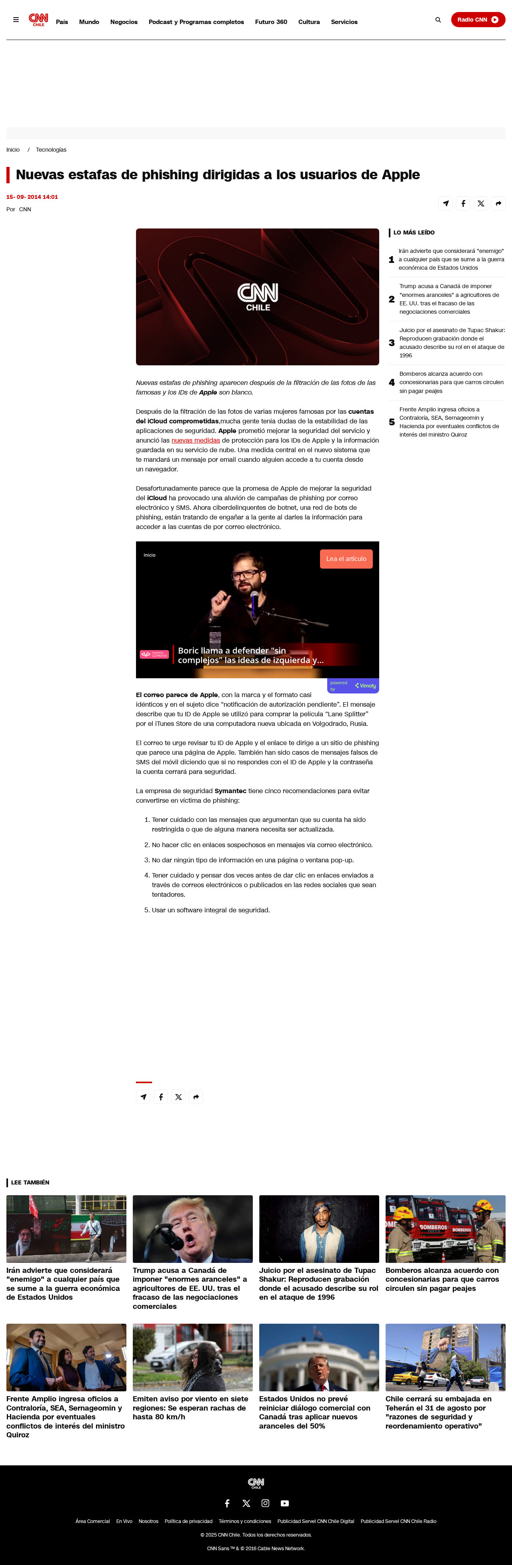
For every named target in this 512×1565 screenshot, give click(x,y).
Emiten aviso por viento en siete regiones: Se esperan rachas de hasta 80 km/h (190, 1408)
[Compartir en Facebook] (463, 203)
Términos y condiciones (245, 1521)
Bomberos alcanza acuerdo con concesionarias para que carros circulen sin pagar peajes (452, 382)
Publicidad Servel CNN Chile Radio (398, 1521)
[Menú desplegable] (16, 19)
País (62, 22)
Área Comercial (93, 1521)
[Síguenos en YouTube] (284, 1503)
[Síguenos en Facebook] (227, 1503)
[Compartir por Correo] (445, 203)
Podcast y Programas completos (196, 22)
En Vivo (124, 1521)
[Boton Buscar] (438, 19)
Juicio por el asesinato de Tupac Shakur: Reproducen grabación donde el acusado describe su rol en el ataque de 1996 (452, 342)
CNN (25, 209)
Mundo (89, 22)
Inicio (13, 150)
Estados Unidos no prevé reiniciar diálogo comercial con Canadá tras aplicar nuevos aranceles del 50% (314, 1412)
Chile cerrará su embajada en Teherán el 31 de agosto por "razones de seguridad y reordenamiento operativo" (439, 1412)
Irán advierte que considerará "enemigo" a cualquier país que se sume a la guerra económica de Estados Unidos (451, 259)
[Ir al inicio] (38, 19)
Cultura (309, 22)
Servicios (344, 22)
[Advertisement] (66, 687)
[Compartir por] (498, 203)
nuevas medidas (196, 440)
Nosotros (148, 1521)
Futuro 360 (271, 22)
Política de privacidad (188, 1521)
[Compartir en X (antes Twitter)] (481, 203)
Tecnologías (51, 150)
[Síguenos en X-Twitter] (246, 1503)
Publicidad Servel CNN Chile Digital (316, 1521)
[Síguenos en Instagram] (265, 1503)
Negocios (124, 22)
